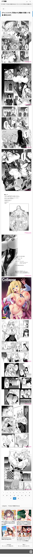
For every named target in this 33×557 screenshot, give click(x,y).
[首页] (31, 551)
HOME (3, 4)
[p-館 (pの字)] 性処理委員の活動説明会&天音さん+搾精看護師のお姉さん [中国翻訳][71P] (24, 523)
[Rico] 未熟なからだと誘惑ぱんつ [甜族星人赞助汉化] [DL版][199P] (8, 523)
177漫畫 (4, 1)
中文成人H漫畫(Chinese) (11, 4)
